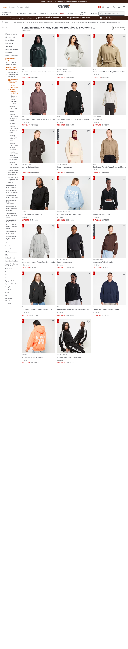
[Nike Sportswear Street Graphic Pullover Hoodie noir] (74, 98)
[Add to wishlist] (53, 36)
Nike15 (7, 293)
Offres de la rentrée (11, 34)
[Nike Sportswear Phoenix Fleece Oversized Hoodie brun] (38, 98)
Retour (6, 22)
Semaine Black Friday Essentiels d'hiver (11, 226)
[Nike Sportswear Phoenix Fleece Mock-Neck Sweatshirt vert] (38, 50)
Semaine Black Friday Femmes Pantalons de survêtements (14, 155)
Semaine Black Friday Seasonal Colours (11, 215)
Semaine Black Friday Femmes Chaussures (13, 74)
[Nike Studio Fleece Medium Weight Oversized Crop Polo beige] (109, 50)
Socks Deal (8, 52)
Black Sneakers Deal (11, 261)
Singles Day (8, 249)
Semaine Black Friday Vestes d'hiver (11, 238)
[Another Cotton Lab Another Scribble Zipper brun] (38, 146)
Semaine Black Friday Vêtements (12, 196)
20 (5, 275)
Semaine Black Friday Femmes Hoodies (14, 99)
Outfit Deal (8, 269)
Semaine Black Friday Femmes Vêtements (69, 22)
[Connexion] (114, 7)
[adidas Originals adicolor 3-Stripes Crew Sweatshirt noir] (74, 336)
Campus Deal (9, 43)
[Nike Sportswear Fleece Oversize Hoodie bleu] (109, 288)
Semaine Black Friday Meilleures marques (11, 208)
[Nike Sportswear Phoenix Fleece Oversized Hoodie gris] (38, 241)
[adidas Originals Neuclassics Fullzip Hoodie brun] (109, 241)
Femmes (27, 22)
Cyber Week (9, 246)
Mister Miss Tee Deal (11, 49)
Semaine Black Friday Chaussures (12, 191)
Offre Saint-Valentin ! (11, 252)
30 (5, 278)
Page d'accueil (17, 22)
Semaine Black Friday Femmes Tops (14, 137)
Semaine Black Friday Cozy (11, 232)
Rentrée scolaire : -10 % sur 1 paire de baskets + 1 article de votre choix (64, 2)
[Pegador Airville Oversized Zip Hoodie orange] (38, 336)
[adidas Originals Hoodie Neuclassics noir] (74, 241)
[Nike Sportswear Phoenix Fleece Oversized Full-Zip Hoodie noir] (38, 288)
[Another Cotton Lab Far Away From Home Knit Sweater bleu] (74, 193)
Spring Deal (8, 287)
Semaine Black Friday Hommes (11, 64)
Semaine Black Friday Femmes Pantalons (14, 146)
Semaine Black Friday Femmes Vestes (14, 109)
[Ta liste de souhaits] (119, 7)
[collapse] (3, 34)
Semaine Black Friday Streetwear (12, 221)
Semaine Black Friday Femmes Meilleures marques (13, 180)
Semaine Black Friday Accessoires (11, 202)
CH (6, 296)
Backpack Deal (10, 258)
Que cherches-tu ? (111, 13)
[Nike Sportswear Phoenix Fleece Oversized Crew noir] (74, 288)
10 (5, 272)
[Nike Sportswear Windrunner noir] (109, 193)
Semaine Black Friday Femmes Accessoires (13, 172)
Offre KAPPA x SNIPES (9, 300)
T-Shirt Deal (8, 46)
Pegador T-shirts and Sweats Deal (11, 265)
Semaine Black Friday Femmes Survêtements (14, 165)
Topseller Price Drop (11, 284)
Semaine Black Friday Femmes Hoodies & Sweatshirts (14, 89)
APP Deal (8, 290)
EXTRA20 (8, 304)
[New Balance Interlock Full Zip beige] (109, 98)
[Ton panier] (124, 7)
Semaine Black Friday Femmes (43, 22)
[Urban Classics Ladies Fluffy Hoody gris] (74, 50)
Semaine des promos (11, 55)
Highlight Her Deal (10, 281)
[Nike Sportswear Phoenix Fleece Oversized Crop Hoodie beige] (109, 146)
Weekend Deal (9, 40)
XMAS (6, 255)
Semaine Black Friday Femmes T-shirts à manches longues (14, 119)
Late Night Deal (10, 37)
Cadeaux (9, 243)
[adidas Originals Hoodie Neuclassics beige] (74, 146)
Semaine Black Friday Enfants (11, 186)
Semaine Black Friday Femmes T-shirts (14, 129)
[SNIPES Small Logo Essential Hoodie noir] (38, 193)
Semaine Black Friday (10, 59)
